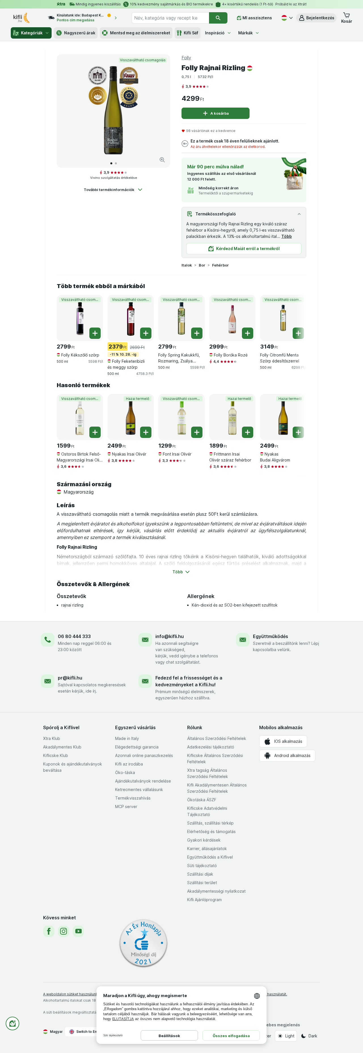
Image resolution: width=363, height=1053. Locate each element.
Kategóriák (32, 32)
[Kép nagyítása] (162, 159)
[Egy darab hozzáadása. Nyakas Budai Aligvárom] (298, 432)
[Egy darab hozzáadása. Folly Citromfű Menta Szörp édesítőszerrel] (298, 333)
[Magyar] (286, 18)
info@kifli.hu (169, 636)
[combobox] (170, 18)
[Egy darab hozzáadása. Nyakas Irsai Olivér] (145, 432)
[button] (316, 17)
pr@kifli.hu (70, 678)
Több (286, 236)
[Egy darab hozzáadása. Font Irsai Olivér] (196, 432)
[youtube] (78, 931)
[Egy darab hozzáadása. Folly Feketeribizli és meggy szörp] (145, 333)
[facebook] (48, 931)
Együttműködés (270, 636)
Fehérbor (220, 265)
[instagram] (63, 931)
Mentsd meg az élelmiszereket (140, 32)
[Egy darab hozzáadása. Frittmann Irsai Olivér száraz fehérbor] (247, 432)
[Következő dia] (160, 111)
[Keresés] (218, 18)
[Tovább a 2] (116, 163)
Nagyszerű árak (79, 32)
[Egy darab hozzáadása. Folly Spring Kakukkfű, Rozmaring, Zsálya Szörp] (196, 333)
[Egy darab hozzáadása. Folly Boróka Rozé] (247, 333)
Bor (202, 265)
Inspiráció (215, 32)
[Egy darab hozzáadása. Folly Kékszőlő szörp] (95, 333)
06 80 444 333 (74, 636)
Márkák (245, 32)
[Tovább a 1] (111, 163)
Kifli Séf (191, 32)
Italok (187, 265)
